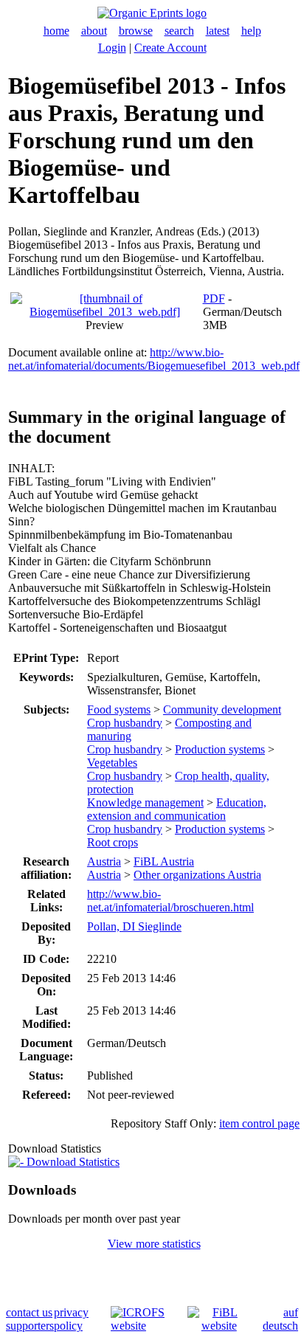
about (94, 30)
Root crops (112, 842)
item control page (259, 1123)
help (251, 30)
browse (136, 30)
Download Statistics (72, 1162)
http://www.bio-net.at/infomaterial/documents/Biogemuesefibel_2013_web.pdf (154, 359)
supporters (30, 1325)
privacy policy (71, 1319)
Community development (222, 709)
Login (112, 47)
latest (217, 30)
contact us (29, 1312)
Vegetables (112, 762)
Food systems (119, 709)
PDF (214, 298)
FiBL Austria (164, 861)
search (179, 30)
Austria (104, 861)
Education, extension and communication (176, 809)
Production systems (220, 749)
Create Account (170, 47)
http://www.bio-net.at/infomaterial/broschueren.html (170, 901)
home (56, 30)
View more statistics (154, 1243)
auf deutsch (280, 1319)
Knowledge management (145, 802)
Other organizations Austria (197, 874)
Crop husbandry (124, 722)
